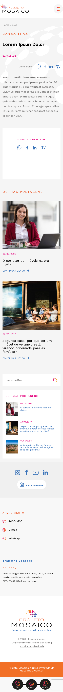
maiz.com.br (35, 670)
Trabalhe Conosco (18, 560)
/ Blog (13, 25)
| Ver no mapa (29, 581)
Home (6, 25)
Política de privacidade (32, 646)
